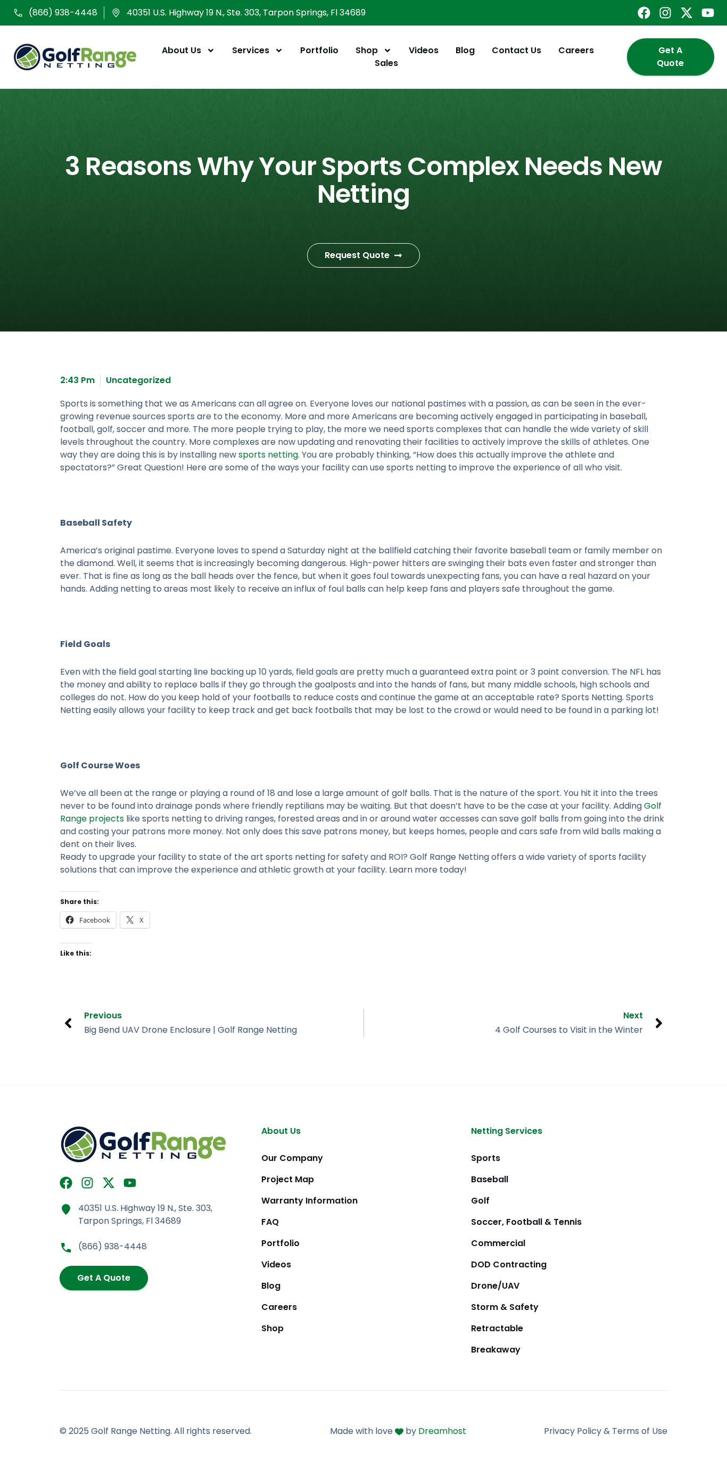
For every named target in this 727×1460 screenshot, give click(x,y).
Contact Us (516, 50)
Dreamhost (442, 1431)
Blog (465, 50)
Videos (424, 50)
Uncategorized (138, 380)
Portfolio (319, 50)
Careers (576, 50)
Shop (367, 50)
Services (250, 50)
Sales (386, 63)
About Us (181, 50)
